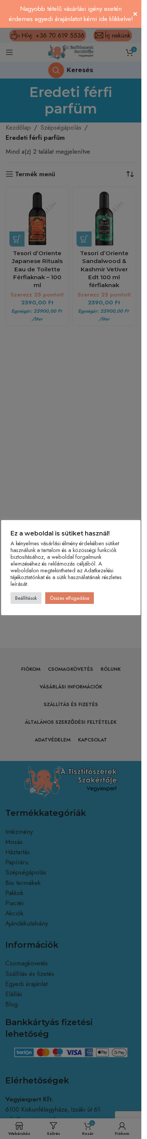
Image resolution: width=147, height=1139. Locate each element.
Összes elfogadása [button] (69, 598)
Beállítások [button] (26, 598)
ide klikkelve (115, 18)
